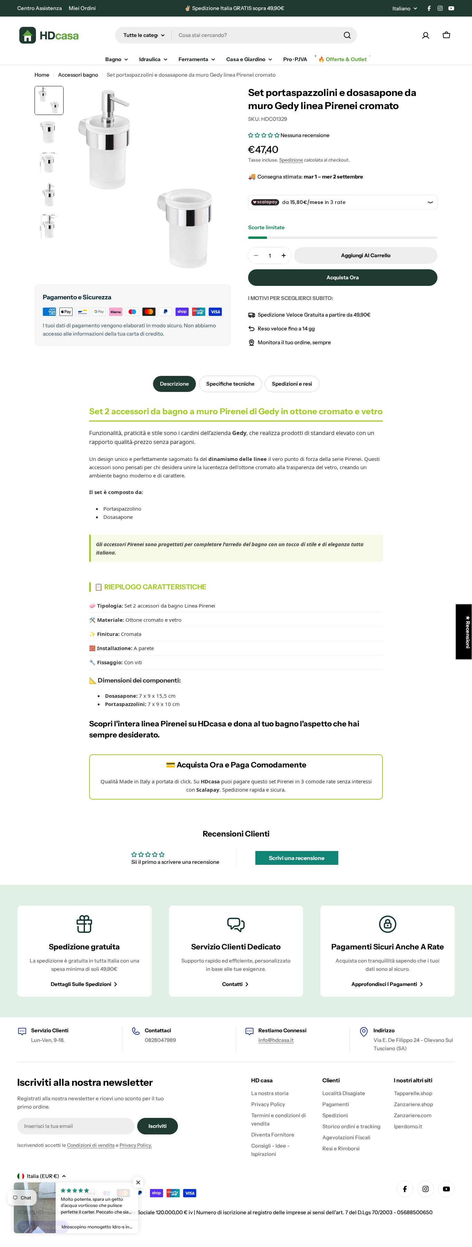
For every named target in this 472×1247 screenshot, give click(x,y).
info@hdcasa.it (276, 1040)
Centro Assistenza (39, 8)
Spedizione (291, 160)
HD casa (45, 1212)
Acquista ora (343, 277)
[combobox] (236, 35)
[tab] (174, 384)
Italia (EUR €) (43, 1176)
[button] (264, 135)
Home (42, 74)
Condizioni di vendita (91, 1145)
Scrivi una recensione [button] (296, 857)
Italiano (401, 8)
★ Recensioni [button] (468, 632)
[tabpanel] (236, 603)
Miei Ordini (82, 8)
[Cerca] (347, 35)
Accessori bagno (78, 74)
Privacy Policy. (136, 1145)
